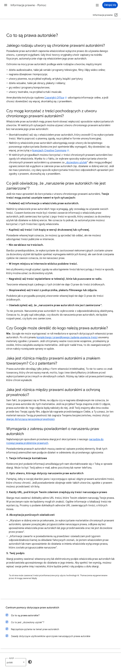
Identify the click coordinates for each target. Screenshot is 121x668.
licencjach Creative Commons (49, 150)
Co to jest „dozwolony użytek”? (27, 622)
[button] (5, 5)
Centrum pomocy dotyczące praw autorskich (32, 607)
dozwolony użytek (76, 162)
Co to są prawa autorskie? (25, 615)
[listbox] (15, 662)
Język (11, 658)
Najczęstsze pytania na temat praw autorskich (35, 629)
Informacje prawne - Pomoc (28, 5)
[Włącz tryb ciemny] (30, 662)
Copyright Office (54, 97)
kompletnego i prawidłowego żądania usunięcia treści (67, 337)
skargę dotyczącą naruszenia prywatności (30, 419)
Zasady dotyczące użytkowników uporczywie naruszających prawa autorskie (50, 636)
